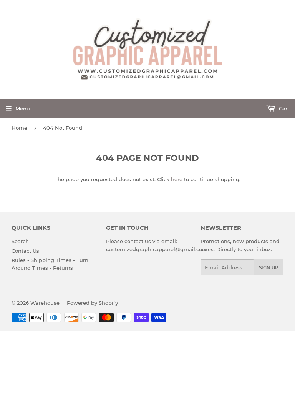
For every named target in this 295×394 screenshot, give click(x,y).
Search (20, 241)
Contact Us (25, 251)
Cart (283, 108)
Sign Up (268, 267)
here (176, 179)
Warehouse (45, 303)
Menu (22, 108)
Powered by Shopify (92, 303)
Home (19, 128)
